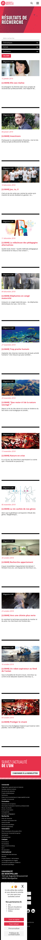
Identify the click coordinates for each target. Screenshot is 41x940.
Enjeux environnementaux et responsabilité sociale (16, 797)
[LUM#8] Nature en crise (13, 455)
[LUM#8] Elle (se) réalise (13, 83)
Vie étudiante (5, 844)
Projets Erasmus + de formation (10, 858)
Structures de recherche (8, 791)
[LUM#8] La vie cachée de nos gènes (19, 509)
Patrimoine (5, 795)
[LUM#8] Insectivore (11, 136)
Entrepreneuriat (6, 837)
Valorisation (5, 835)
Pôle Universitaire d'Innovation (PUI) (11, 831)
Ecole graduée (5, 812)
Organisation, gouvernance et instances (12, 787)
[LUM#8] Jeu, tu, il (10, 189)
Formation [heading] (5, 801)
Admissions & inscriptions (9, 804)
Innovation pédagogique (8, 814)
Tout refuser (14, 924)
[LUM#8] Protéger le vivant (14, 722)
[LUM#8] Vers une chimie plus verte (19, 615)
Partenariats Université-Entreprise (11, 833)
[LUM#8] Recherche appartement (17, 562)
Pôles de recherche (7, 818)
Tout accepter (14, 919)
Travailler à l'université (8, 799)
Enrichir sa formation (7, 810)
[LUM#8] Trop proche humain (15, 349)
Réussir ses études (7, 808)
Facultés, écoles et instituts (9, 789)
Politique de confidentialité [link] (14, 934)
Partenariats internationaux (9, 854)
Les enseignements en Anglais (10, 860)
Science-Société (6, 822)
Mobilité (4, 856)
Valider (6, 56)
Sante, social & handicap (8, 846)
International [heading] (6, 852)
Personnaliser (14, 928)
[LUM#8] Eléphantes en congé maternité (16, 297)
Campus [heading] (4, 839)
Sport (3, 848)
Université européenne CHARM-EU (11, 862)
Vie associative (5, 850)
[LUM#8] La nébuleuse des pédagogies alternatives (20, 243)
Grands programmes (7, 826)
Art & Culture (5, 842)
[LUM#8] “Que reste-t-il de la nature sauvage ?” (19, 403)
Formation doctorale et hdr (9, 820)
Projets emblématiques (8, 793)
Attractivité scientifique (8, 824)
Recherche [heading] (5, 816)
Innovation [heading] (6, 829)
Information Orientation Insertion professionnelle (15, 806)
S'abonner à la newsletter (25, 773)
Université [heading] (5, 785)
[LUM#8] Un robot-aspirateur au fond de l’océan (19, 669)
